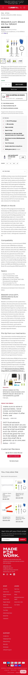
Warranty (5, 644)
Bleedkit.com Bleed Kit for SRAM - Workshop (11, 15)
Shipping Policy (7, 638)
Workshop (5, 604)
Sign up (22, 539)
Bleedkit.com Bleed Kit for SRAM (20, 495)
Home (2, 13)
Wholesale (5, 647)
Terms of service (10, 672)
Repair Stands (6, 602)
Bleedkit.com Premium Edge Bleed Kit (20, 518)
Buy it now (14, 89)
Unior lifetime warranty (8, 103)
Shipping (3, 29)
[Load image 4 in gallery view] (20, 60)
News (15, 594)
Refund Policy (6, 641)
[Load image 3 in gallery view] (14, 60)
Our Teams (17, 604)
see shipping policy (19, 98)
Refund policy (13, 670)
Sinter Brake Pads (7, 613)
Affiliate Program (7, 649)
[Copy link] (17, 163)
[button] (3, 7)
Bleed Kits (5, 615)
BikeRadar (5, 443)
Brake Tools (6, 599)
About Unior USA (18, 602)
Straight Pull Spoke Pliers (6, 518)
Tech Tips (16, 589)
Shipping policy (19, 672)
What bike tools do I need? (19, 598)
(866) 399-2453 (7, 566)
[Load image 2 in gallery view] (8, 60)
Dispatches (17, 591)
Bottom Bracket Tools (7, 595)
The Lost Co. (6, 418)
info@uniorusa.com (8, 568)
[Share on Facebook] (7, 163)
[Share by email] (14, 163)
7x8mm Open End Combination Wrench (7, 495)
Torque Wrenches (7, 607)
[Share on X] (10, 163)
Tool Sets (5, 610)
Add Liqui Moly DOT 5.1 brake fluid (13, 156)
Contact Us (6, 636)
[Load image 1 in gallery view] (2, 60)
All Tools (7, 13)
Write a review (14, 456)
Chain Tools (6, 591)
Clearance (5, 618)
